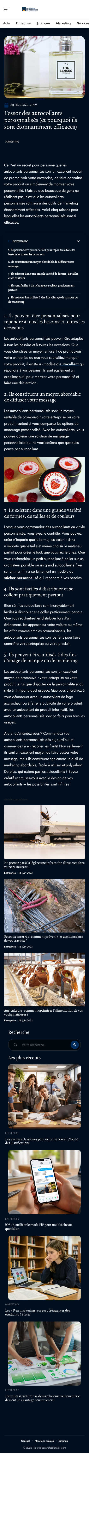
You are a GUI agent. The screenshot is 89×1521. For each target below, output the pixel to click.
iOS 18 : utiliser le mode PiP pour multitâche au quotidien (38, 1226)
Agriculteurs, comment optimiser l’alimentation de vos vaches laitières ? (43, 1012)
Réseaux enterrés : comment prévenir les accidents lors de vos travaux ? (43, 938)
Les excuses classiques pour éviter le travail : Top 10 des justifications (41, 1141)
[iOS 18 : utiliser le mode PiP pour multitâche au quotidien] (44, 1182)
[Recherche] (82, 9)
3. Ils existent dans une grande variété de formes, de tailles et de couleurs (43, 276)
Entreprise (10, 873)
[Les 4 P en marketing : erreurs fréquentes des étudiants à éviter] (44, 1268)
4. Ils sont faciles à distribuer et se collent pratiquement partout (41, 288)
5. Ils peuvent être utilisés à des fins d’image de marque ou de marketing (43, 299)
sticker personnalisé (21, 578)
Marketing (12, 141)
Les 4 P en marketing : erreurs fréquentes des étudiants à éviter (37, 1312)
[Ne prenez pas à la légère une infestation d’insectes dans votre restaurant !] (44, 832)
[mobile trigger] (7, 9)
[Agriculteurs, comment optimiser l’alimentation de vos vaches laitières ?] (44, 979)
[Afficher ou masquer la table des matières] (54, 241)
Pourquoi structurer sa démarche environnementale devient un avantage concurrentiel (42, 1398)
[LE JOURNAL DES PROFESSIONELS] (29, 9)
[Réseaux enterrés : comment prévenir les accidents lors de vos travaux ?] (44, 906)
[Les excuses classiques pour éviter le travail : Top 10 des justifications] (44, 1096)
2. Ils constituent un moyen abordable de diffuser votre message (41, 264)
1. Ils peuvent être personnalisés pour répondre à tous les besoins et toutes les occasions (41, 252)
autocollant (69, 364)
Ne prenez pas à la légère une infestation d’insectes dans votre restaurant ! (44, 864)
